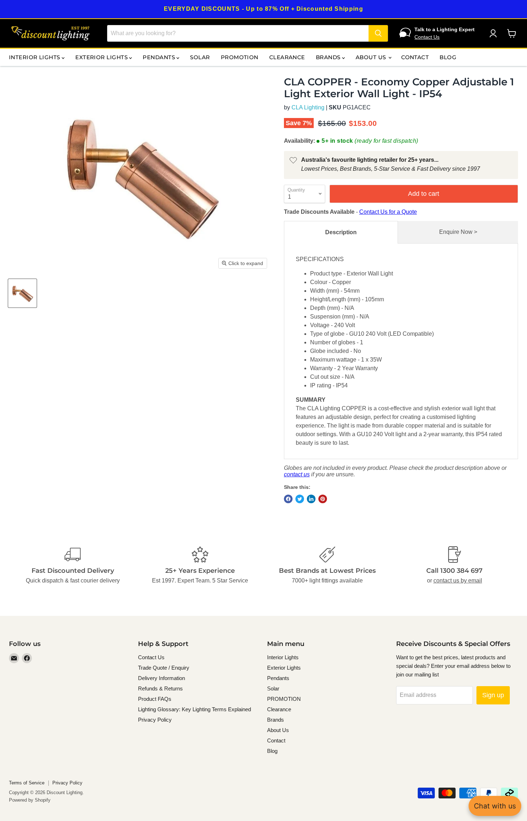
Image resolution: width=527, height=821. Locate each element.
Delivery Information (161, 678)
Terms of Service (26, 782)
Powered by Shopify (30, 800)
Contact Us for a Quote (388, 212)
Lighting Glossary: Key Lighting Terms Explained (194, 709)
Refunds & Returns (160, 688)
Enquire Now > (458, 232)
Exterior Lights (102, 57)
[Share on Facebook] (288, 499)
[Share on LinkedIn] (311, 499)
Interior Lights (35, 57)
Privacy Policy (155, 720)
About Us (372, 57)
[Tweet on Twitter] (299, 499)
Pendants (159, 57)
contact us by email (457, 580)
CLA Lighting (307, 107)
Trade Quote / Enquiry (163, 668)
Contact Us (427, 37)
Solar (200, 57)
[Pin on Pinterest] (322, 499)
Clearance (287, 57)
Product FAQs (154, 699)
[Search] (378, 33)
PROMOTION (239, 57)
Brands (329, 57)
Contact (415, 57)
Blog (448, 57)
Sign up (493, 695)
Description (341, 232)
